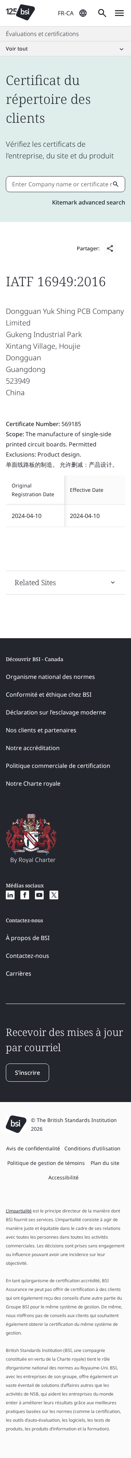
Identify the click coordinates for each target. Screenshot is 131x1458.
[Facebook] (24, 895)
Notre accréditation (33, 748)
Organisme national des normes (50, 677)
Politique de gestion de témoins (46, 1162)
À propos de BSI (27, 938)
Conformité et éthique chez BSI (48, 694)
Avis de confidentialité (33, 1148)
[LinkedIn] (10, 895)
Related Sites (35, 582)
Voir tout (17, 48)
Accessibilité (63, 1177)
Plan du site (105, 1162)
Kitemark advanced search (88, 202)
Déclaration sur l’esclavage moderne (56, 712)
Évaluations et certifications (42, 34)
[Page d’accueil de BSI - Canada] (20, 12)
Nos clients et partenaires (41, 730)
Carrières (18, 973)
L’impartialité (19, 1211)
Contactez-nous (27, 956)
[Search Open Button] (102, 13)
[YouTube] (39, 895)
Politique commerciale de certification (58, 766)
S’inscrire (27, 1073)
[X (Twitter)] (53, 895)
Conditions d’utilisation (92, 1148)
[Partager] (110, 248)
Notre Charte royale (33, 783)
